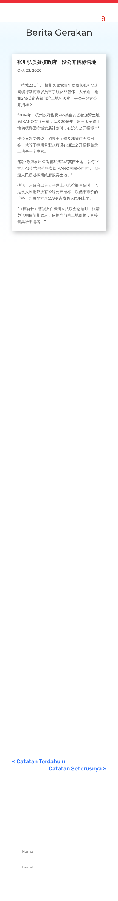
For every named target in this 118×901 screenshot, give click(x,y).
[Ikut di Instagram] (65, 832)
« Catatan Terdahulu (38, 761)
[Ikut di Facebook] (40, 832)
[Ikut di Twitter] (53, 832)
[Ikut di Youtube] (77, 832)
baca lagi (26, 324)
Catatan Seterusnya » (77, 768)
